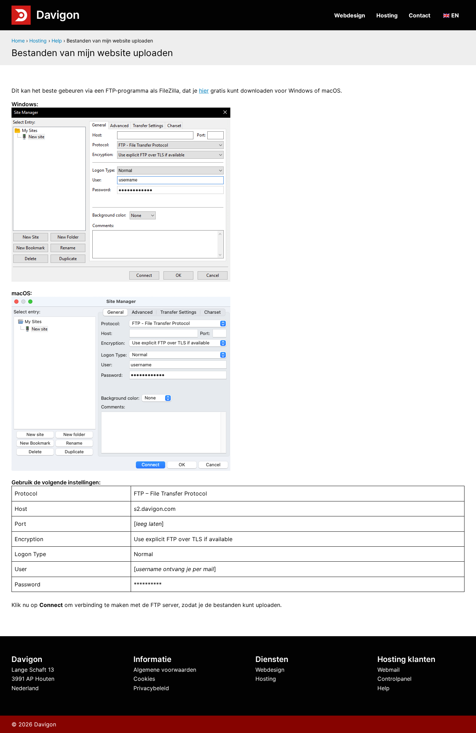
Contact (419, 15)
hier (204, 90)
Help (383, 688)
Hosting (387, 15)
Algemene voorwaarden (164, 669)
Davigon (58, 15)
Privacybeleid (151, 688)
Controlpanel (394, 678)
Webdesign (349, 15)
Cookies (144, 678)
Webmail (388, 669)
